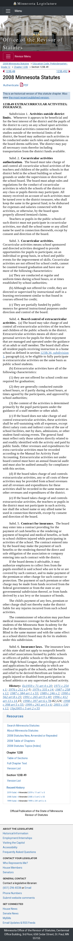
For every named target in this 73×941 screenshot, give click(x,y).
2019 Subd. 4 (13, 792)
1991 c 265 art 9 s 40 (37, 697)
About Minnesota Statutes (22, 730)
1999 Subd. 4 (13, 801)
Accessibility (10, 847)
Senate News (11, 913)
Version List (14, 768)
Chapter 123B (21, 67)
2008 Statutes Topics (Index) (24, 745)
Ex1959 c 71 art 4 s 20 (37, 686)
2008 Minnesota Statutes (16, 63)
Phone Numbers (12, 893)
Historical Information (15, 833)
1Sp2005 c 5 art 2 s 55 (25, 708)
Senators (8, 872)
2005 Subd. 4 (13, 797)
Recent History (16, 787)
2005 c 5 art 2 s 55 (36, 797)
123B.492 (62, 71)
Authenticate (11, 85)
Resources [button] (15, 716)
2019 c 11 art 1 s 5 (36, 792)
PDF (25, 85)
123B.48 (10, 71)
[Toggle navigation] (8, 11)
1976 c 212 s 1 (18, 689)
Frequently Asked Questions (19, 852)
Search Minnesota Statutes (23, 725)
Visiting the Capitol (14, 842)
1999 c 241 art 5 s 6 (37, 801)
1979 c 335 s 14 (42, 689)
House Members (12, 867)
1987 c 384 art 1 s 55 (24, 693)
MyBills (7, 918)
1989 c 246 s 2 (49, 693)
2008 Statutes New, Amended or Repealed (32, 735)
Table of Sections (17, 758)
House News (10, 908)
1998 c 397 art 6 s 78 (37, 701)
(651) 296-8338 (12, 887)
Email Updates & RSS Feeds (19, 922)
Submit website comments (19, 897)
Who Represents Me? (15, 862)
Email (28, 887)
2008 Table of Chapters (21, 740)
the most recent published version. (29, 97)
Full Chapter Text (17, 763)
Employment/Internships (17, 838)
